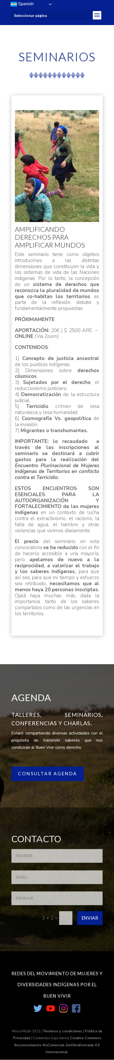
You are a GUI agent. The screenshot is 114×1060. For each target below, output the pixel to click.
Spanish (25, 4)
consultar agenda (47, 773)
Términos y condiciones (63, 1031)
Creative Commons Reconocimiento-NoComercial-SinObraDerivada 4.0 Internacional (57, 1045)
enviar (90, 918)
